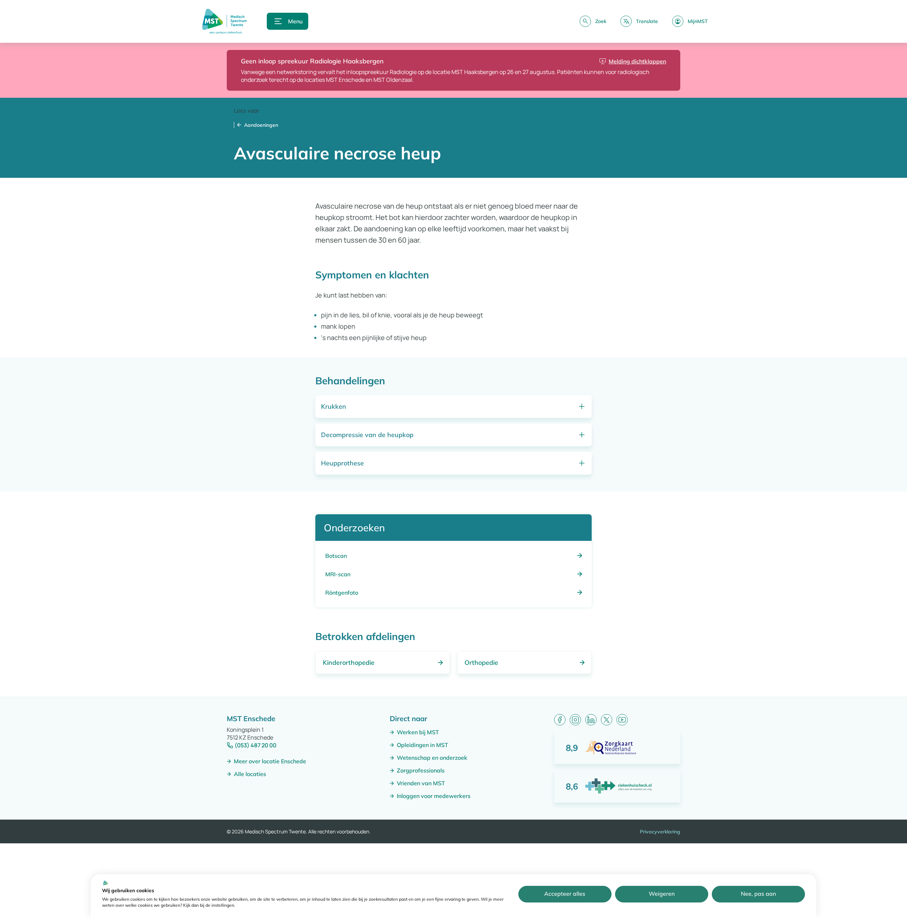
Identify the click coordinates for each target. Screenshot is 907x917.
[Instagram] (575, 719)
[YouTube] (622, 719)
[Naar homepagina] (224, 21)
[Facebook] (559, 719)
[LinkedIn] (591, 719)
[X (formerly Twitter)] (606, 719)
